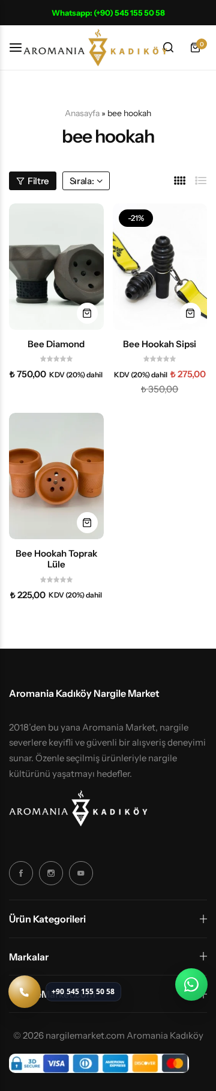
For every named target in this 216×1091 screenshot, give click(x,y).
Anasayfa (82, 113)
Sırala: (82, 181)
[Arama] (168, 48)
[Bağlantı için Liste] (201, 180)
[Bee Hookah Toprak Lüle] (56, 476)
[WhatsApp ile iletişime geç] (191, 984)
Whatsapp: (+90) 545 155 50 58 (108, 12)
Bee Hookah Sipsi (159, 344)
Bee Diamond (56, 344)
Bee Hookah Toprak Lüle (56, 559)
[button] (87, 313)
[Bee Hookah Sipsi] (160, 266)
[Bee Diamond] (56, 266)
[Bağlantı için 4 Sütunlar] (180, 180)
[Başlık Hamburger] (21, 47)
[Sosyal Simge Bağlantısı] (21, 873)
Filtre (38, 181)
